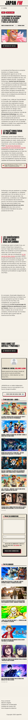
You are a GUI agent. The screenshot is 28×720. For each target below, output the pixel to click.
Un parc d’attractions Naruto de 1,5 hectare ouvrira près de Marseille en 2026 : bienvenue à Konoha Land (13, 601)
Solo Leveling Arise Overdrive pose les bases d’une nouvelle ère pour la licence (12, 679)
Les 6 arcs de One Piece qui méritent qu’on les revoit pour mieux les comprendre (13, 640)
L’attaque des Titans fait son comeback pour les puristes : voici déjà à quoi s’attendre (14, 660)
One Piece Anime (10, 12)
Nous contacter (5, 701)
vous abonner (16, 545)
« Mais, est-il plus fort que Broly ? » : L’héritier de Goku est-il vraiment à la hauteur (13, 621)
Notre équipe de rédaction (8, 708)
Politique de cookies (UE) (8, 706)
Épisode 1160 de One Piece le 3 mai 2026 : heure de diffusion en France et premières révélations (12, 582)
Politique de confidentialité (9, 704)
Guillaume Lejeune (20, 368)
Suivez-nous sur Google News (13, 394)
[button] (26, 8)
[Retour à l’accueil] (14, 2)
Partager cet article (10, 46)
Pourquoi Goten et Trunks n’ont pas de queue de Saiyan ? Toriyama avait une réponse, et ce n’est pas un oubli (13, 507)
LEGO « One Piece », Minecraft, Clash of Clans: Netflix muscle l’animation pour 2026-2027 (13, 489)
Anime (3, 12)
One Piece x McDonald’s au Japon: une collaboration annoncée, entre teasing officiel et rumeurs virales (13, 471)
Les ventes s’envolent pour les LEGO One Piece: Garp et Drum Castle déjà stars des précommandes (13, 417)
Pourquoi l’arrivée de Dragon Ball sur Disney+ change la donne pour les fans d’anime (14, 435)
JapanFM (18, 714)
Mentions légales (6, 702)
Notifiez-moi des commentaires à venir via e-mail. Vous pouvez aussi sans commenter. (14, 545)
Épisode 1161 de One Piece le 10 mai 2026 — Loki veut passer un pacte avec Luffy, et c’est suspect (12, 453)
